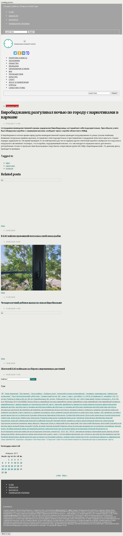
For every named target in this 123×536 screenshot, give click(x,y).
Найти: (4, 379)
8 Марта (17, 399)
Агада (57, 409)
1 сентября (77, 396)
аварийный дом (95, 401)
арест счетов (59, 434)
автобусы (112, 407)
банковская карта (89, 439)
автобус (11, 407)
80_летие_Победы (54, 399)
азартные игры (87, 412)
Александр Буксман (28, 415)
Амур (29, 423)
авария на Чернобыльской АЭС (35, 404)
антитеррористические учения (43, 431)
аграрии (73, 409)
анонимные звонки (112, 426)
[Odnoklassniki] (19, 53)
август (52, 404)
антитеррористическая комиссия (15, 431)
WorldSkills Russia (25, 401)
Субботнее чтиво (17, 87)
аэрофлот (28, 439)
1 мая (69, 396)
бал (35, 439)
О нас (11, 12)
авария (18, 404)
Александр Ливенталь (20, 418)
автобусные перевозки (82, 407)
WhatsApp (8, 401)
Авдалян (58, 404)
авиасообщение (109, 404)
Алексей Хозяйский (36, 420)
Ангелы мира (6, 426)
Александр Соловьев (57, 418)
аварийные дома (80, 401)
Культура (13, 77)
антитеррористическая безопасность (91, 428)
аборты (36, 401)
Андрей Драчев (45, 426)
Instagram (105, 399)
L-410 (112, 399)
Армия (68, 434)
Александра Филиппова (94, 418)
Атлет (86, 437)
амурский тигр (76, 423)
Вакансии (13, 16)
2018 (87, 396)
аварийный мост (8, 404)
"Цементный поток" (49, 396)
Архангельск (13, 437)
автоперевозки (47, 409)
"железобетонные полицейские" (70, 393)
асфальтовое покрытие (73, 437)
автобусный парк (100, 407)
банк (39, 439)
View (3, 226)
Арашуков (5, 434)
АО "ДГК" (61, 431)
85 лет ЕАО (68, 399)
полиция (9, 168)
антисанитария (68, 428)
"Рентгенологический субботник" (25, 396)
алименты (71, 420)
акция (3, 415)
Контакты (13, 20)
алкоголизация (87, 420)
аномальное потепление (93, 426)
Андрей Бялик (18, 426)
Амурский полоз (63, 423)
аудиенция (94, 437)
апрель (109, 431)
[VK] (23, 53)
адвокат (80, 409)
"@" (2, 393)
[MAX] (27, 53)
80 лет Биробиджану (37, 399)
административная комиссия (105, 409)
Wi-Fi (15, 401)
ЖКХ (10, 71)
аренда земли (27, 434)
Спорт (12, 79)
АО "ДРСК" (70, 431)
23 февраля (95, 396)
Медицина (14, 66)
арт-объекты (86, 434)
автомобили (24, 409)
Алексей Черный (52, 420)
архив (22, 437)
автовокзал (6, 409)
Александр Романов (39, 418)
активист (117, 412)
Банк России (61, 439)
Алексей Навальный (19, 420)
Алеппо (63, 420)
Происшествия (16, 74)
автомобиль (35, 409)
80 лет (24, 399)
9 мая (86, 399)
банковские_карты (105, 439)
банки (70, 439)
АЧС (13, 439)
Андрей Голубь (31, 426)
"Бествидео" (24, 393)
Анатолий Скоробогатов (110, 423)
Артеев (95, 434)
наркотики (10, 166)
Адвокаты (88, 409)
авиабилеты (67, 404)
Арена (18, 434)
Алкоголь (98, 420)
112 (83, 396)
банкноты (77, 439)
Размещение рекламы (19, 23)
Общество (14, 63)
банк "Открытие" (48, 439)
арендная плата (41, 434)
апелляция (80, 431)
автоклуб (15, 409)
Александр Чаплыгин (75, 418)
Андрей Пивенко (60, 426)
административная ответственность (17, 412)
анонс (3, 428)
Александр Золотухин (84, 415)
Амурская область (48, 423)
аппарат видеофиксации (95, 431)
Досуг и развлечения (19, 82)
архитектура (30, 437)
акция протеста (13, 415)
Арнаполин (76, 434)
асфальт (59, 437)
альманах (23, 423)
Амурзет (36, 423)
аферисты (104, 437)
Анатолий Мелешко (91, 423)
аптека (116, 431)
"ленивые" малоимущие (95, 393)
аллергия (14, 423)
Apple (91, 399)
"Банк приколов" (11, 393)
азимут (97, 412)
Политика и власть (18, 58)
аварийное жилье (65, 401)
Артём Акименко (106, 434)
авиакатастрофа (80, 404)
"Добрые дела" (49, 393)
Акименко (108, 412)
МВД (8, 163)
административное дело (44, 412)
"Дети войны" (36, 393)
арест (50, 434)
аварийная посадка (48, 401)
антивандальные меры (16, 428)
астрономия (50, 437)
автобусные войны (43, 407)
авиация (4, 407)
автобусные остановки (62, 407)
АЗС (102, 412)
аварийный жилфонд (111, 401)
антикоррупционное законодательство (43, 428)
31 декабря (106, 396)
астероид (40, 437)
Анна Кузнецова (75, 426)
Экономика (14, 60)
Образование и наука (19, 68)
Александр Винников (46, 415)
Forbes (97, 399)
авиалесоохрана (95, 404)
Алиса (78, 420)
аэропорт (19, 439)
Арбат (12, 434)
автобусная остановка (25, 407)
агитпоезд (64, 409)
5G (114, 396)
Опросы (12, 85)
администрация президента (67, 412)
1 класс (63, 396)
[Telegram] (15, 53)
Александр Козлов (102, 415)
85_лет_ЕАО (78, 399)
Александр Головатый (65, 415)
